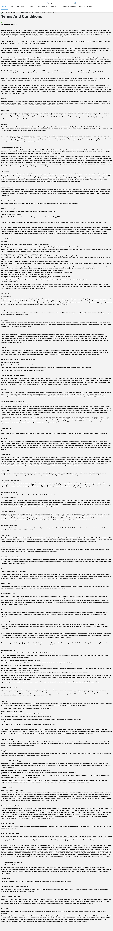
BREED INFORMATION (9, 12)
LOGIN (71, 3)
